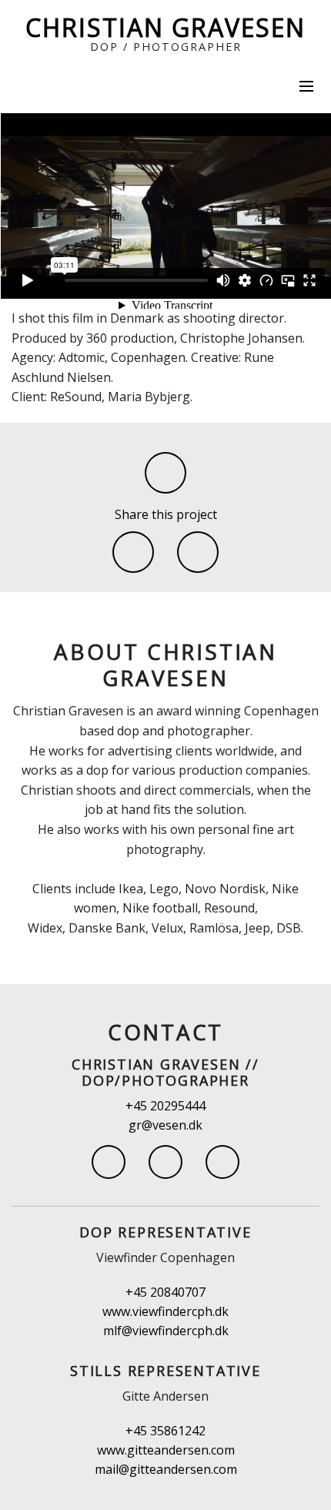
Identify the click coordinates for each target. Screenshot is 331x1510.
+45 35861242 (165, 1430)
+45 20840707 (165, 1292)
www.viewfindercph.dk (165, 1311)
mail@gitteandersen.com (166, 1469)
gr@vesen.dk (165, 1125)
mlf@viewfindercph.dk (166, 1330)
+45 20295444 (165, 1105)
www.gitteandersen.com (166, 1449)
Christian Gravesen (165, 27)
